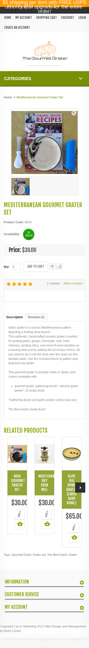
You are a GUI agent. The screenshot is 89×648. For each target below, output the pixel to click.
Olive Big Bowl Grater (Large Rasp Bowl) (71, 489)
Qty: (6, 266)
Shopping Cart (46, 18)
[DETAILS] (20, 514)
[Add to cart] (20, 524)
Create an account (17, 27)
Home (7, 18)
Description (14, 317)
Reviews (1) (36, 317)
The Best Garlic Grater (62, 555)
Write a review (73, 283)
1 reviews (53, 283)
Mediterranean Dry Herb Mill (46, 483)
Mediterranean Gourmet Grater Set (40, 97)
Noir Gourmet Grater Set (18, 483)
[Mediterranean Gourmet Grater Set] (74, 112)
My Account (23, 18)
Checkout (67, 18)
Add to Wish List (52, 266)
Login (82, 18)
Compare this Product (59, 266)
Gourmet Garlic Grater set (29, 555)
